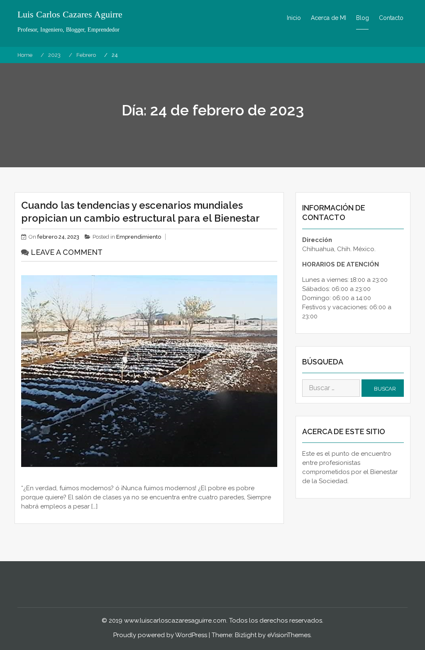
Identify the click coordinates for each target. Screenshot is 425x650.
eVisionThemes (288, 635)
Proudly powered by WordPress (160, 635)
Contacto (391, 18)
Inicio (294, 18)
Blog (362, 18)
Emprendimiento (138, 237)
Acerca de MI (328, 18)
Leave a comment (67, 252)
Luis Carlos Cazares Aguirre (69, 14)
